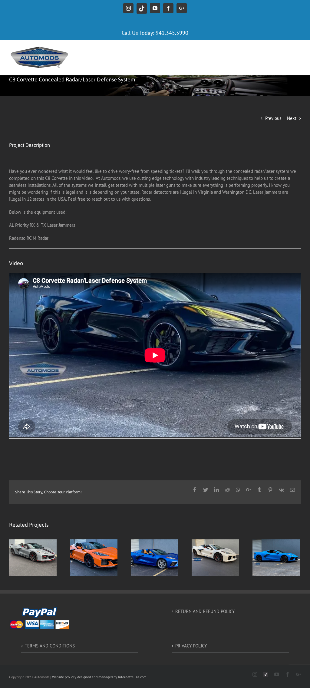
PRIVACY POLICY (191, 646)
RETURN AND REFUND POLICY (205, 611)
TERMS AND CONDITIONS (50, 646)
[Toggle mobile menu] (298, 49)
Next (291, 118)
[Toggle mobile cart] (273, 49)
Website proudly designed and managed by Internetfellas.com (99, 677)
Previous (273, 118)
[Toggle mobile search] (285, 49)
